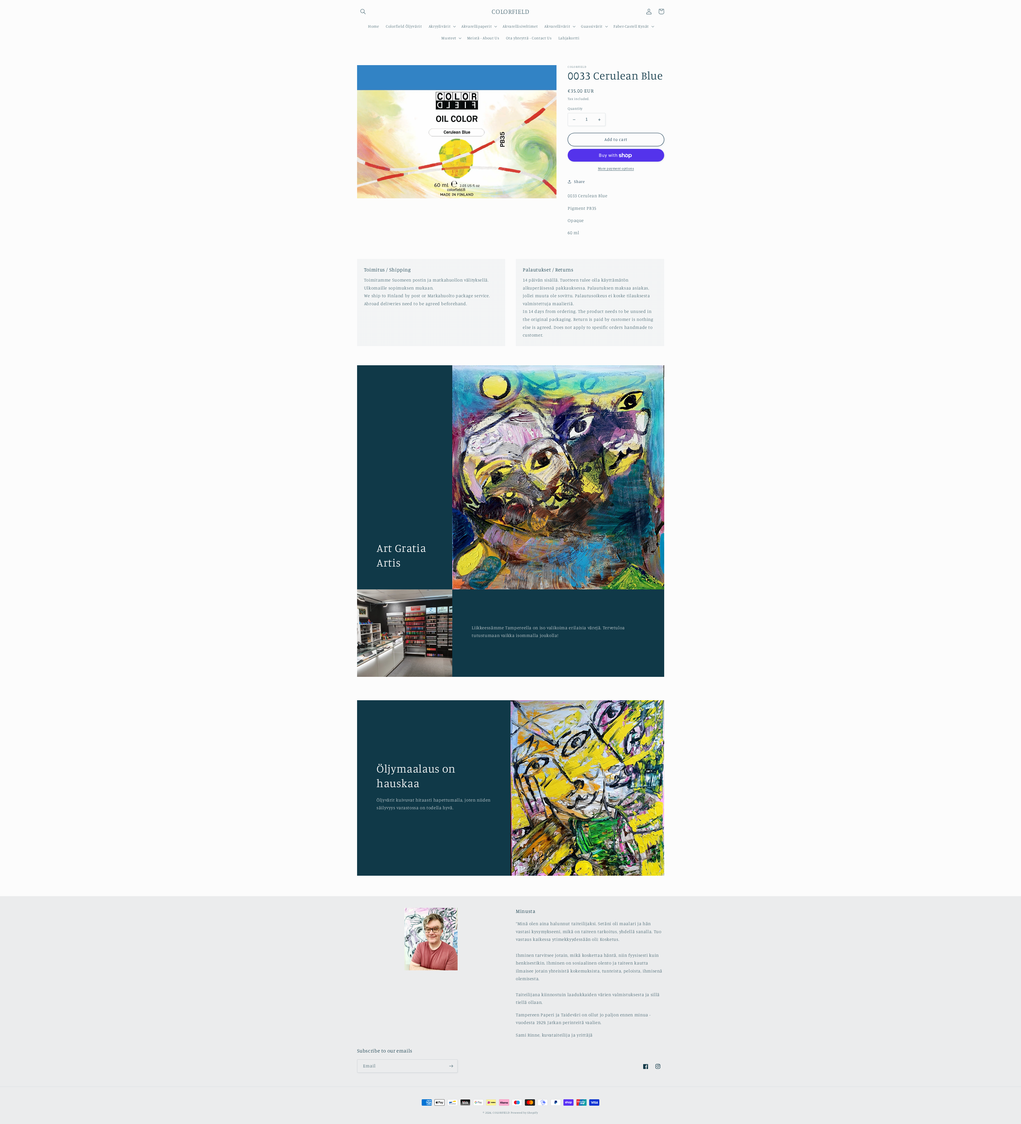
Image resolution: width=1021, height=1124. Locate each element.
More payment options (616, 169)
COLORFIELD (501, 1112)
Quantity (575, 109)
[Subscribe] (451, 1065)
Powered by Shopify (524, 1112)
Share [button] (579, 181)
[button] (363, 11)
